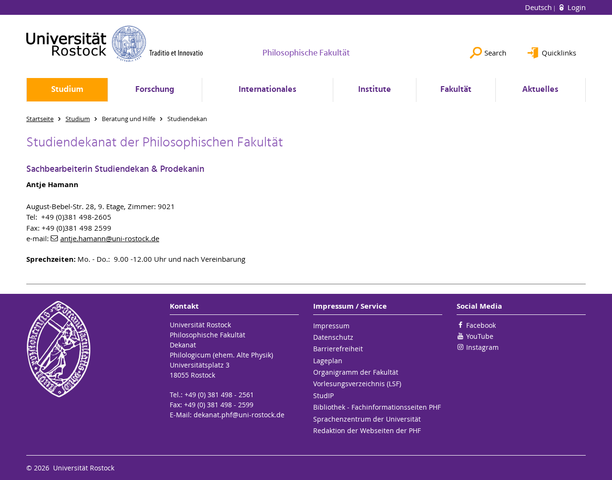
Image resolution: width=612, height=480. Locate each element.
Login (576, 7)
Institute (374, 90)
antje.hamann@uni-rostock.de (109, 238)
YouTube (479, 336)
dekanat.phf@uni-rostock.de (239, 414)
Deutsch (539, 7)
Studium (67, 90)
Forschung (154, 90)
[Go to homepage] (114, 43)
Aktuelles (540, 90)
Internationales (267, 90)
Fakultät (455, 90)
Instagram (482, 347)
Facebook (481, 325)
